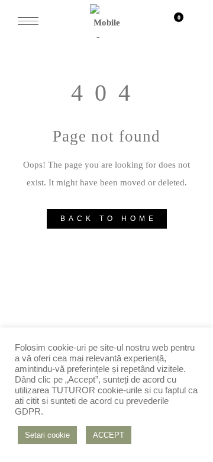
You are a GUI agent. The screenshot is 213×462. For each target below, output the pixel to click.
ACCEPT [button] (108, 435)
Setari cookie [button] (47, 435)
